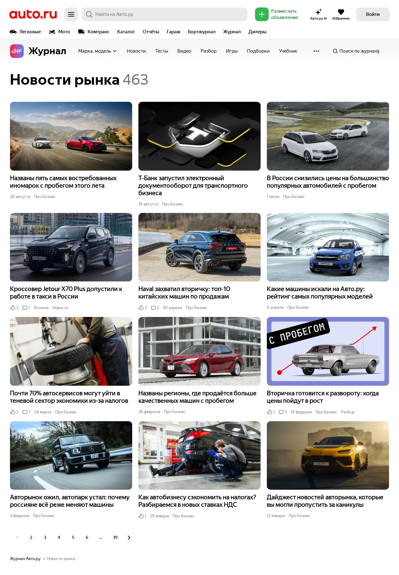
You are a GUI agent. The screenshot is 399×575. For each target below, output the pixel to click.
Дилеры (257, 32)
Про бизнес (45, 196)
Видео (184, 51)
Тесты (161, 51)
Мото (64, 32)
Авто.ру (33, 14)
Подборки (258, 51)
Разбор (209, 51)
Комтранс (99, 32)
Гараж (173, 32)
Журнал (232, 32)
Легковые (30, 32)
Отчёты (151, 32)
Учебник (288, 51)
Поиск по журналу (359, 51)
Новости (136, 51)
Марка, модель (94, 51)
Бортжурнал (202, 32)
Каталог (126, 32)
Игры (232, 51)
